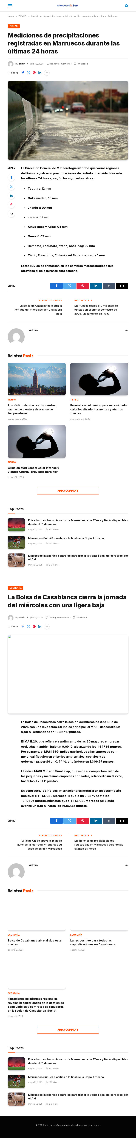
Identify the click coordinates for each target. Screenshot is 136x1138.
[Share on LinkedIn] (39, 73)
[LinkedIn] (11, 195)
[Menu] (10, 6)
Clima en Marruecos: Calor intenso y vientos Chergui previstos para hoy (33, 470)
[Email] (11, 213)
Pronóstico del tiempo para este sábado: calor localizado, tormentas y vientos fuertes (99, 409)
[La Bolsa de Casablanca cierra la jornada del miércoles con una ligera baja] (68, 674)
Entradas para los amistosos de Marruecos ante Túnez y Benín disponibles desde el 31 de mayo (78, 522)
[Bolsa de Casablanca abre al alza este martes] (37, 914)
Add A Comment (68, 490)
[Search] (126, 6)
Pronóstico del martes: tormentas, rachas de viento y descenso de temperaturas (32, 409)
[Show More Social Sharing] (47, 73)
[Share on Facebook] (23, 73)
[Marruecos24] (68, 6)
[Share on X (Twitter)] (28, 73)
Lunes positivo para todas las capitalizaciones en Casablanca (92, 942)
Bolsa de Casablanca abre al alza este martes (34, 942)
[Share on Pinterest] (34, 73)
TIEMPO (14, 26)
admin (22, 63)
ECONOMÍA (16, 588)
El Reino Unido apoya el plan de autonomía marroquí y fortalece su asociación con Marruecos (39, 844)
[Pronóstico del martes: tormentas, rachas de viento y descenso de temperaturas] (37, 379)
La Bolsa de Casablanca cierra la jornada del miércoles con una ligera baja (38, 309)
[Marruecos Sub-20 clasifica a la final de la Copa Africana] (16, 542)
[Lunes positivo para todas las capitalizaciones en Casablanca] (99, 914)
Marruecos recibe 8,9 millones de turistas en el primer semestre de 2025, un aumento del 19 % (96, 309)
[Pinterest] (11, 204)
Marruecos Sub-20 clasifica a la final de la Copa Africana (66, 538)
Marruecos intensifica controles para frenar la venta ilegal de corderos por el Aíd (78, 557)
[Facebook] (11, 177)
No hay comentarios (61, 63)
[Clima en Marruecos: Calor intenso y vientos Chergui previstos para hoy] (37, 441)
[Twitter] (11, 186)
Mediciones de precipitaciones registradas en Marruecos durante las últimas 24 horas (98, 844)
